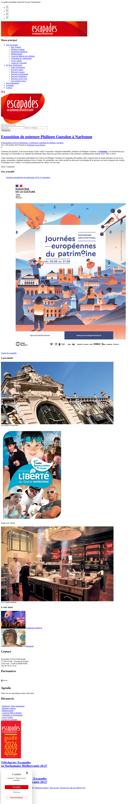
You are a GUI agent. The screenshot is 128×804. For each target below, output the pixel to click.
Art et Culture (16, 61)
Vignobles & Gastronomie (21, 58)
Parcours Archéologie (19, 74)
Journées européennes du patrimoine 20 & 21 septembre (28, 177)
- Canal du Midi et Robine (11, 713)
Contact (9, 88)
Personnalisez (16, 798)
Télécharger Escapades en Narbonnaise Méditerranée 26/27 (24, 764)
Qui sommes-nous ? (19, 81)
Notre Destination (18, 67)
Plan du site (54, 788)
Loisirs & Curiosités (19, 63)
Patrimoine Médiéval (19, 52)
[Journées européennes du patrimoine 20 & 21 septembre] (66, 264)
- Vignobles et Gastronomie (12, 715)
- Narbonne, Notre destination (12, 706)
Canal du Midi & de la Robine (23, 56)
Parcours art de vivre (19, 79)
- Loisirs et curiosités (9, 720)
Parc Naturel (16, 47)
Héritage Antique (17, 49)
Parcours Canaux (17, 72)
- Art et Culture (7, 717)
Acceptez (16, 787)
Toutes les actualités (9, 353)
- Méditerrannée (7, 711)
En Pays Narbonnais (14, 65)
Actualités (10, 85)
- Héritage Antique (8, 708)
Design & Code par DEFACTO (73, 788)
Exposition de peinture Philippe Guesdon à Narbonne (46, 136)
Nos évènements (12, 83)
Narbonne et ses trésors (36, 145)
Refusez (16, 792)
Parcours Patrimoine (19, 76)
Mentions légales (41, 788)
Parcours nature (17, 70)
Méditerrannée (16, 54)
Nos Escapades (12, 45)
